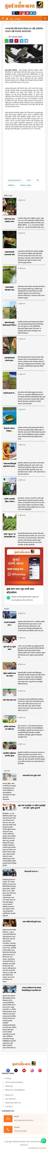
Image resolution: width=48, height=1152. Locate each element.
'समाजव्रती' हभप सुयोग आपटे (31, 775)
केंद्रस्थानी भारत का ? (32, 871)
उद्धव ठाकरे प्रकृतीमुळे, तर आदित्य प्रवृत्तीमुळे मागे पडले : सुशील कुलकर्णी (31, 806)
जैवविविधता (11, 185)
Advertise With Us (13, 1102)
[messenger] (27, 13)
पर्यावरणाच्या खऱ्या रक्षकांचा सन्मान (9, 220)
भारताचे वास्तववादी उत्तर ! (9, 623)
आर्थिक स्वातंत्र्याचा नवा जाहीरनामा (9, 727)
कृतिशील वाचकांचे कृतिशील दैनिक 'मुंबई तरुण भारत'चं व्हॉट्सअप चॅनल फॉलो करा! (25, 598)
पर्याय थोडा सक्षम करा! (9, 700)
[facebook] (13, 13)
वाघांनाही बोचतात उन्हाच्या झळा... (10, 359)
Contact (9, 1106)
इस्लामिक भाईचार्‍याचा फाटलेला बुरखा (9, 754)
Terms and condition (14, 1082)
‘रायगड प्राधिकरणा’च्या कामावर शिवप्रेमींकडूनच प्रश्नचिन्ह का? (31, 989)
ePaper (18, 19)
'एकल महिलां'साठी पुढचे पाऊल (31, 921)
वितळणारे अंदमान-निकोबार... (9, 429)
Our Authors (10, 1099)
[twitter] (17, 13)
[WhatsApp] (7, 41)
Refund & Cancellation (15, 1090)
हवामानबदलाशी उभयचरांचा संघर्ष (9, 253)
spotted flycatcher (14, 180)
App (11, 19)
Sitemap (9, 1086)
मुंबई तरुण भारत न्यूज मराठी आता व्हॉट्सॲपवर (20, 590)
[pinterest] (20, 13)
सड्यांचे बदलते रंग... (9, 393)
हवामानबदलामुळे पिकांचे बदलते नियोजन (9, 323)
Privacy (8, 1078)
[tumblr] (31, 13)
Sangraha (42, 1148)
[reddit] (34, 13)
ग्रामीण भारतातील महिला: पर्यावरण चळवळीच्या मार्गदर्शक (9, 500)
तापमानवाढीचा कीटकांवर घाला (9, 288)
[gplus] (24, 13)
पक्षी (38, 180)
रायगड (29, 180)
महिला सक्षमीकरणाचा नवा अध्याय (9, 674)
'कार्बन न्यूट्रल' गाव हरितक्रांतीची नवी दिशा (9, 535)
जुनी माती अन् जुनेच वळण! (9, 648)
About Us (9, 1095)
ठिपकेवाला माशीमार (25, 185)
